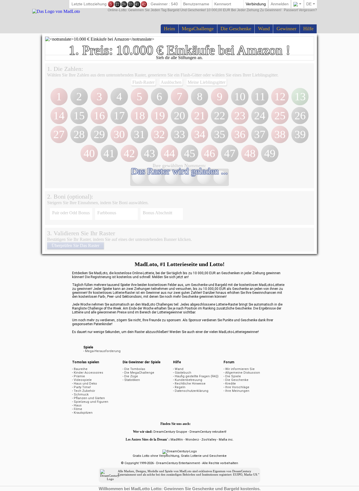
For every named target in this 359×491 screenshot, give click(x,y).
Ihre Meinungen (237, 391)
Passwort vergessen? (212, 10)
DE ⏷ (310, 4)
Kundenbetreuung (188, 380)
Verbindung (256, 4)
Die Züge (131, 376)
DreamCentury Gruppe (170, 432)
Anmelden (280, 4)
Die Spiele (233, 376)
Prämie (79, 376)
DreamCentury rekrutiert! (208, 432)
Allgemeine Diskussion (242, 372)
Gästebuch (183, 372)
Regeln (180, 387)
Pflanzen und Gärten (89, 398)
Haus (78, 405)
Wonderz (192, 439)
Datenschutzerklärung (191, 391)
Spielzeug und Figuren (91, 402)
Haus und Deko (85, 383)
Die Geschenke (235, 28)
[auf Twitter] (193, 424)
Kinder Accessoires (88, 372)
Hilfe (308, 28)
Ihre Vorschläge (237, 387)
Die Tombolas (134, 369)
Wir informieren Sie (240, 369)
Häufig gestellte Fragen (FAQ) (196, 376)
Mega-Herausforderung (103, 351)
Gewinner (286, 28)
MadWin (177, 439)
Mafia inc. (226, 439)
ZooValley (208, 439)
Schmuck (81, 394)
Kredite (230, 383)
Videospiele (83, 380)
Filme (78, 409)
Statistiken (132, 380)
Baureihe (81, 369)
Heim (169, 28)
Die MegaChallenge (139, 372)
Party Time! (82, 387)
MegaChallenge (198, 28)
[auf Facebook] (197, 424)
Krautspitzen (83, 413)
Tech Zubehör (84, 391)
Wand (264, 28)
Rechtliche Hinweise (190, 383)
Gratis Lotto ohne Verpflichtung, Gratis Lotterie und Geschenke (180, 456)
